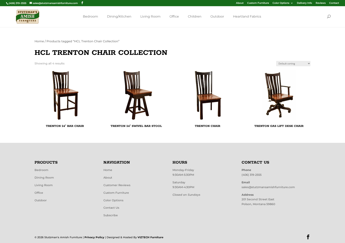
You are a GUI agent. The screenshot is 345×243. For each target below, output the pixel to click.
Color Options (281, 3)
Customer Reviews (116, 185)
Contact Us (111, 207)
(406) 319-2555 (252, 175)
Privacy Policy (94, 237)
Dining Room (44, 177)
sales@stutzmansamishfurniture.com (268, 187)
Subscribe (110, 215)
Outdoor (217, 16)
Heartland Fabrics (247, 16)
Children (194, 16)
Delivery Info (304, 3)
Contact (334, 3)
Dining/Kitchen (119, 16)
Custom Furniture (258, 3)
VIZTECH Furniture (150, 237)
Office (174, 16)
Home (39, 41)
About (240, 3)
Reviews (321, 3)
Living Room (150, 16)
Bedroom (90, 16)
